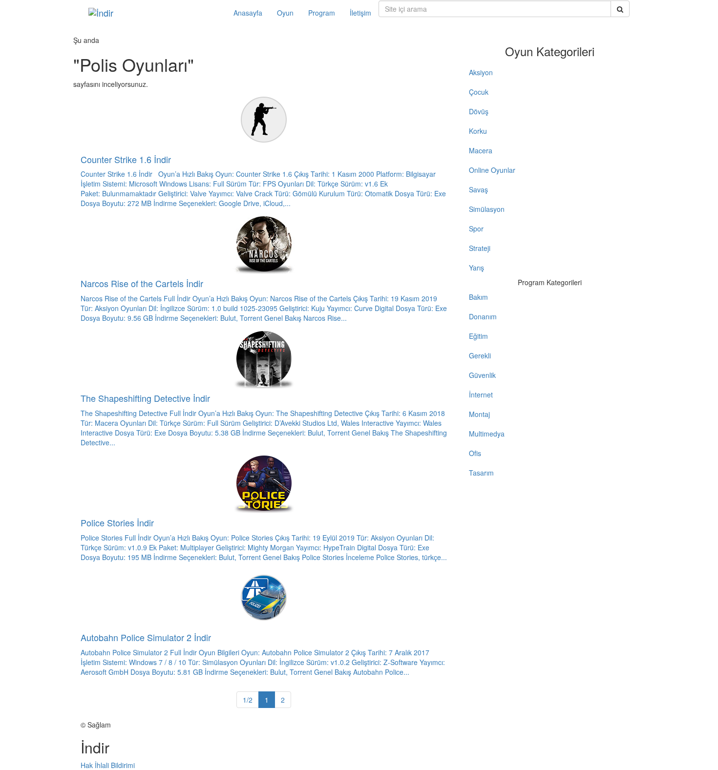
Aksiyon (481, 72)
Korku (478, 131)
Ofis (475, 453)
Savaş (478, 189)
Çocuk (478, 92)
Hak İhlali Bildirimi (108, 765)
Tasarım (481, 473)
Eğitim (478, 336)
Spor (476, 228)
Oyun (285, 13)
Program (321, 13)
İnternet (481, 394)
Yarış (476, 267)
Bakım (478, 297)
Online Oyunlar (492, 170)
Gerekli (480, 355)
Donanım (483, 316)
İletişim (360, 13)
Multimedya (487, 433)
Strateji (479, 248)
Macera (480, 150)
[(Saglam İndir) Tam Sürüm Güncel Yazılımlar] (153, 12)
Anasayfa (247, 13)
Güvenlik (482, 375)
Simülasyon (487, 209)
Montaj (479, 414)
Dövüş (478, 111)
